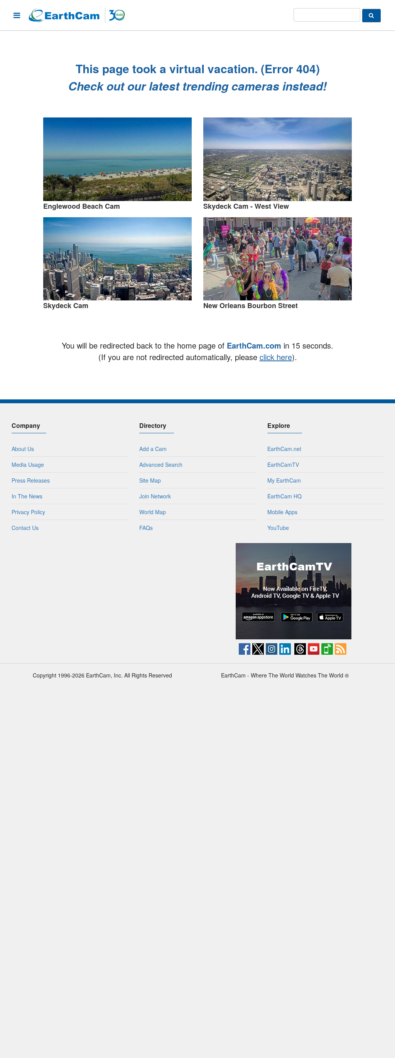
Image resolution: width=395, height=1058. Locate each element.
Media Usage (28, 464)
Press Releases (31, 480)
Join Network (155, 496)
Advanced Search (160, 464)
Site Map (150, 480)
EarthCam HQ (284, 496)
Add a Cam (153, 449)
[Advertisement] (102, 591)
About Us (23, 449)
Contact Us (25, 528)
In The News (27, 496)
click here (276, 356)
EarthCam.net (284, 449)
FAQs (146, 528)
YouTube (278, 528)
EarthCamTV (283, 464)
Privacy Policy (28, 512)
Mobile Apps (282, 512)
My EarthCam (284, 480)
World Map (152, 512)
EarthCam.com (254, 345)
